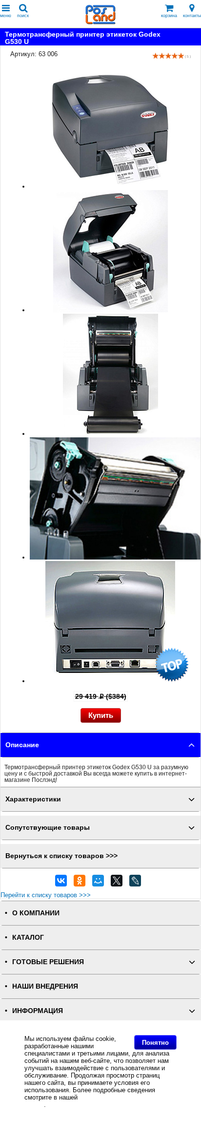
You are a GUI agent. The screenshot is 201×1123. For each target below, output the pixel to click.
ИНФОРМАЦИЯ (37, 1011)
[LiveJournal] (135, 883)
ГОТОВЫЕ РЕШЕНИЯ (48, 962)
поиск (23, 15)
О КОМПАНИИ (36, 913)
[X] (116, 883)
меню (5, 15)
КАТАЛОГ (28, 937)
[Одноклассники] (79, 883)
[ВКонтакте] (61, 883)
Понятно (155, 1042)
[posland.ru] (100, 22)
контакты (192, 15)
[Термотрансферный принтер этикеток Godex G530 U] (110, 186)
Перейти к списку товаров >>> (45, 895)
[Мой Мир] (98, 883)
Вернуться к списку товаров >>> (61, 856)
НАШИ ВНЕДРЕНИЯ (45, 986)
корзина (169, 15)
